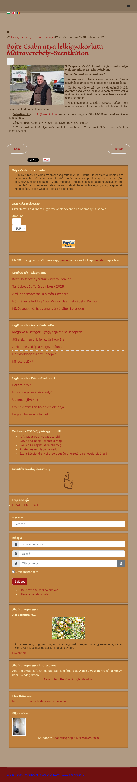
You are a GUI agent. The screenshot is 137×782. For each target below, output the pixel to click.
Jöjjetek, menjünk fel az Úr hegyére (38, 339)
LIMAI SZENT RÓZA (25, 505)
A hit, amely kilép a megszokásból (37, 347)
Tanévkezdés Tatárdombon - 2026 (38, 286)
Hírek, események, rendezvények (33, 37)
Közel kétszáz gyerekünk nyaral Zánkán (41, 279)
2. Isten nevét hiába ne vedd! (38, 449)
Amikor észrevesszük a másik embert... (41, 294)
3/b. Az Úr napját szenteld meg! (40, 441)
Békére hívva (21, 385)
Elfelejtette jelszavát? (33, 594)
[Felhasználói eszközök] (10, 61)
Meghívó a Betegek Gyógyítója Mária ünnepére (47, 332)
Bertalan (99, 260)
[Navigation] (128, 5)
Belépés (20, 581)
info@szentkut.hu (46, 114)
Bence (64, 260)
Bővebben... (20, 653)
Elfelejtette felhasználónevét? (39, 590)
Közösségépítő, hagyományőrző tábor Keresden (48, 308)
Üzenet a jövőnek (25, 400)
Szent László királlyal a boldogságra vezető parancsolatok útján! (63, 453)
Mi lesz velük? (22, 361)
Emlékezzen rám (27, 571)
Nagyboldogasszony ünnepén (34, 354)
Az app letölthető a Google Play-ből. (68, 679)
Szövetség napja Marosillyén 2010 (76, 738)
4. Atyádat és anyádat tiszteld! (39, 436)
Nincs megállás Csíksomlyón (33, 392)
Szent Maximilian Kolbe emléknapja (38, 407)
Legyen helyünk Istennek (30, 414)
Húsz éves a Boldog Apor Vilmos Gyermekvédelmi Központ (56, 301)
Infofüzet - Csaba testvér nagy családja (39, 701)
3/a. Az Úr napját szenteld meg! (40, 445)
